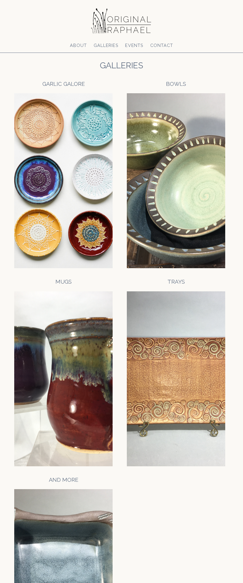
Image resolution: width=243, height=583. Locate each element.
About (78, 45)
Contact (161, 45)
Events (134, 45)
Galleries (106, 45)
